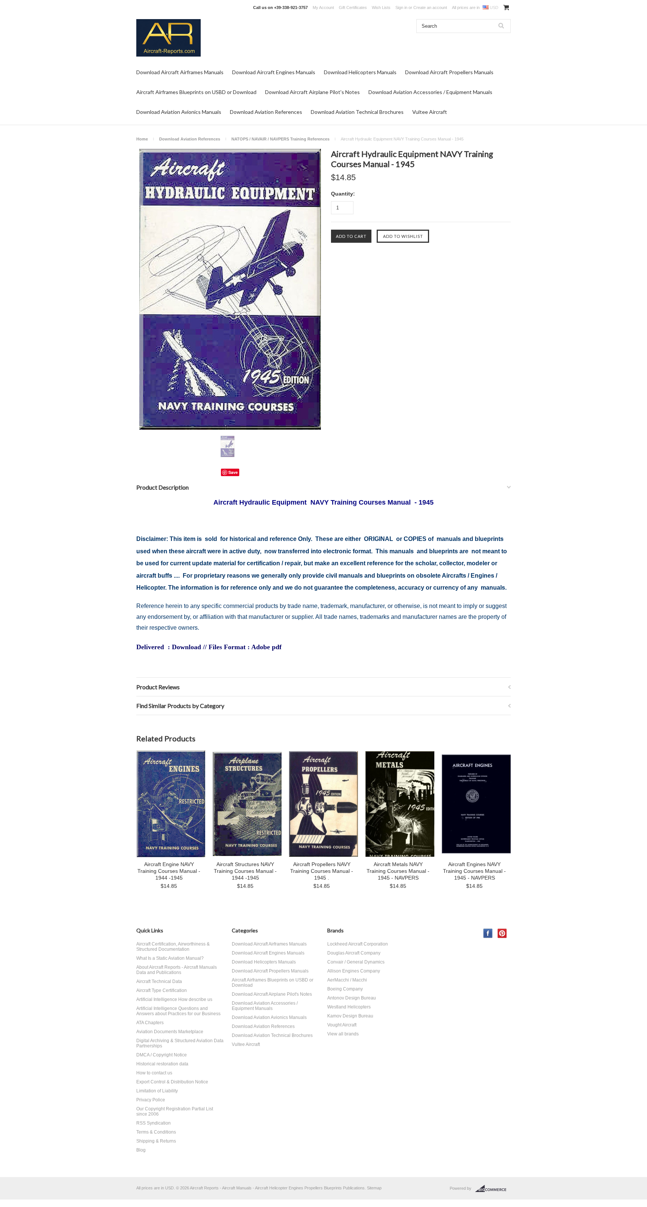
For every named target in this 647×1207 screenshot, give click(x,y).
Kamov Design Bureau (350, 1016)
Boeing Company (345, 989)
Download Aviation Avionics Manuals (178, 112)
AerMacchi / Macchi (347, 980)
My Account (323, 7)
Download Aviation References (266, 112)
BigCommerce (493, 1189)
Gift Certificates (353, 7)
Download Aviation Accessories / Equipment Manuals (430, 92)
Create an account (430, 7)
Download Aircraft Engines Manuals (273, 72)
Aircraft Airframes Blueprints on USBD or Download (196, 92)
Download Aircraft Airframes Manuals (180, 72)
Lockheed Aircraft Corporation (357, 944)
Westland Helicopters (349, 1007)
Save (233, 472)
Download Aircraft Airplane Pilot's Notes (312, 92)
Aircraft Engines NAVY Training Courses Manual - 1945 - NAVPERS (474, 871)
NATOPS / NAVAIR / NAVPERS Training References (280, 139)
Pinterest (502, 933)
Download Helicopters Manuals (360, 72)
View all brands (343, 1034)
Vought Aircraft (341, 1025)
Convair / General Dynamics (356, 962)
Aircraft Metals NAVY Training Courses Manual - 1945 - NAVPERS (398, 871)
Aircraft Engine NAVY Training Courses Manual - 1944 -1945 (168, 871)
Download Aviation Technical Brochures (357, 112)
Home (142, 139)
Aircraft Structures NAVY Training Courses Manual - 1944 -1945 (245, 871)
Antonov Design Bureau (351, 998)
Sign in (401, 7)
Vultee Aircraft (429, 112)
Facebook (488, 933)
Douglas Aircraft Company (353, 953)
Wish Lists (381, 7)
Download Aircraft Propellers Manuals (449, 72)
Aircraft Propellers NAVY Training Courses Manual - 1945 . (321, 871)
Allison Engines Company (353, 971)
